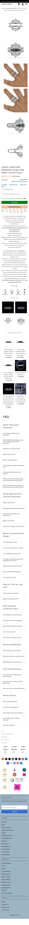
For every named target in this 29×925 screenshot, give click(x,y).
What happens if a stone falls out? (14, 662)
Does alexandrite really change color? (14, 508)
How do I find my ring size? (14, 593)
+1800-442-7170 (5, 904)
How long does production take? (14, 615)
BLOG (2, 866)
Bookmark (18, 294)
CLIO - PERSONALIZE (6, 871)
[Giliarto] (7, 4)
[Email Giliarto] (5, 754)
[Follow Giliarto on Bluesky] (14, 764)
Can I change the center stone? (14, 553)
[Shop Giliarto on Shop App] (7, 764)
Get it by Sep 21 (24, 180)
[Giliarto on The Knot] (3, 759)
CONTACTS (3, 890)
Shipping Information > (7, 734)
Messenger (5, 294)
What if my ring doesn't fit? (14, 599)
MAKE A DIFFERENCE (6, 879)
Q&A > (2, 731)
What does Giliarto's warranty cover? (14, 656)
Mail (25, 291)
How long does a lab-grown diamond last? (14, 466)
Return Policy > (5, 740)
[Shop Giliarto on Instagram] (17, 764)
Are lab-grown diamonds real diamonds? (14, 434)
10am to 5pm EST (5, 910)
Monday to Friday (5, 907)
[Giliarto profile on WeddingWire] (5, 781)
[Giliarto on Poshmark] (22, 759)
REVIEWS (3, 868)
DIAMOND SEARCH (5, 885)
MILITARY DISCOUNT (6, 876)
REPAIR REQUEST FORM (6, 835)
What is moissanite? (14, 521)
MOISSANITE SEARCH (6, 882)
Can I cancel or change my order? (14, 637)
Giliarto (11, 915)
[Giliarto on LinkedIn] (23, 752)
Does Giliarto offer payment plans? (14, 713)
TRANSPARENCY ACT (6, 846)
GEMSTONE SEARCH (6, 887)
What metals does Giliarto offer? (14, 566)
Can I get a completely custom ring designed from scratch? (14, 559)
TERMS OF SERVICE (5, 849)
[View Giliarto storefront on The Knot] (15, 776)
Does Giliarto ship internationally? (14, 626)
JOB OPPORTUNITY (5, 854)
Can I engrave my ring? (14, 577)
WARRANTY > (4, 742)
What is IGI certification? (14, 460)
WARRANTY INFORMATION (7, 830)
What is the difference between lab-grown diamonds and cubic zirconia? (14, 486)
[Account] (23, 4)
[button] (26, 4)
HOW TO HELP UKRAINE (6, 893)
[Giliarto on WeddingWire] (6, 759)
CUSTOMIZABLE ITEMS (6, 838)
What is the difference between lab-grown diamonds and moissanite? (14, 479)
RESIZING (3, 833)
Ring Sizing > (4, 737)
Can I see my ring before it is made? (14, 548)
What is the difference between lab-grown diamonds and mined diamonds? (14, 441)
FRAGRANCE (4, 841)
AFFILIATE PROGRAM (6, 863)
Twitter (5, 291)
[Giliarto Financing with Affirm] (11, 764)
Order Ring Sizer (13, 184)
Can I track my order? (14, 632)
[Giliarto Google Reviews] (13, 759)
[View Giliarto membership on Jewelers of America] (15, 771)
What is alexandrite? (14, 502)
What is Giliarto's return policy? (14, 650)
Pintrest (18, 291)
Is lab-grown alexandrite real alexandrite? (14, 514)
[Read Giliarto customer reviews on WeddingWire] (24, 771)
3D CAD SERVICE (5, 851)
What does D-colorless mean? (14, 449)
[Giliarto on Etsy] (9, 759)
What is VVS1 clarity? (14, 454)
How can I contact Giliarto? (14, 707)
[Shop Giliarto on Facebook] (21, 764)
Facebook (11, 291)
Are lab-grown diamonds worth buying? (14, 472)
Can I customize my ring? (14, 542)
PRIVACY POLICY (5, 843)
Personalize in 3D (14, 207)
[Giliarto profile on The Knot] (5, 788)
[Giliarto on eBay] (16, 759)
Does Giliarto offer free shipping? (14, 620)
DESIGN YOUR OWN (5, 874)
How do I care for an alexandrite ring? (14, 688)
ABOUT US (3, 822)
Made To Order (15, 181)
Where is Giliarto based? (14, 701)
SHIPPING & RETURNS (6, 827)
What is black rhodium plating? (14, 572)
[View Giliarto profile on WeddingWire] (5, 771)
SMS (12, 294)
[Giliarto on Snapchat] (5, 752)
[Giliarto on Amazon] (19, 759)
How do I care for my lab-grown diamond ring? (14, 675)
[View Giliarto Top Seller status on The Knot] (24, 776)
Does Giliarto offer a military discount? (14, 719)
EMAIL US (3, 901)
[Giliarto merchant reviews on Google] (17, 782)
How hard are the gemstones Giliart (14, 526)
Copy (24, 294)
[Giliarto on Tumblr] (14, 752)
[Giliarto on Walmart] (26, 759)
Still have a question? (14, 725)
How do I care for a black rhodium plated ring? (14, 682)
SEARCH (3, 824)
